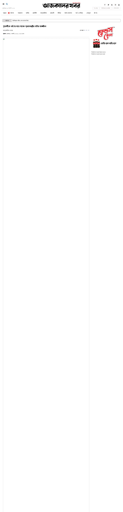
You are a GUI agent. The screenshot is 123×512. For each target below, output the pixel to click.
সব (96, 13)
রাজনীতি (35, 13)
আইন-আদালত (68, 13)
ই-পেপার (96, 8)
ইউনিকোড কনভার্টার (105, 8)
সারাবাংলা (20, 13)
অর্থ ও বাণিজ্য (79, 13)
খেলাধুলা (88, 13)
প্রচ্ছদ (4, 13)
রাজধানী (52, 13)
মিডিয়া (59, 13)
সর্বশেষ (11, 13)
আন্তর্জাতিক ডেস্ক (8, 30)
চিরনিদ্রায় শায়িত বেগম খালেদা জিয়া (20, 20)
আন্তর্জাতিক (43, 13)
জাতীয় (27, 13)
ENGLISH (116, 8)
